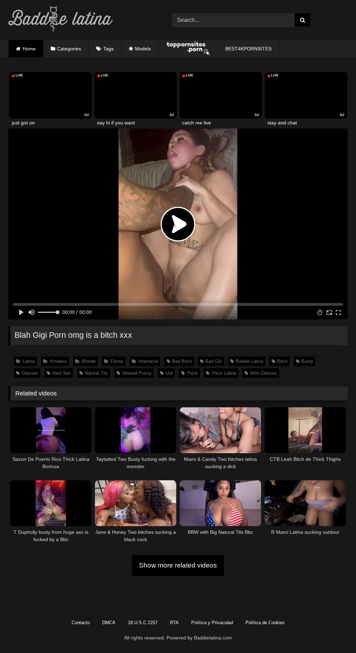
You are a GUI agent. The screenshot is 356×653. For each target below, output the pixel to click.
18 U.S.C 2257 (142, 622)
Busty (307, 361)
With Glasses (263, 373)
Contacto (81, 622)
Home (29, 48)
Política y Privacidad (212, 622)
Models (143, 48)
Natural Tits (96, 373)
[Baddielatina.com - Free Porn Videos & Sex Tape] (79, 20)
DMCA (108, 622)
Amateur (58, 361)
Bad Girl (213, 361)
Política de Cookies (265, 622)
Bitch (282, 361)
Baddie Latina (249, 361)
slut (169, 373)
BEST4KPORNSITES (248, 48)
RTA (174, 622)
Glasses (30, 373)
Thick (192, 373)
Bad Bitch (182, 361)
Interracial (148, 361)
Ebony (117, 361)
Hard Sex (61, 373)
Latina (29, 361)
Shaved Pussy (137, 373)
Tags (108, 48)
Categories (69, 48)
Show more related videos (178, 565)
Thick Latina (223, 373)
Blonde (89, 361)
